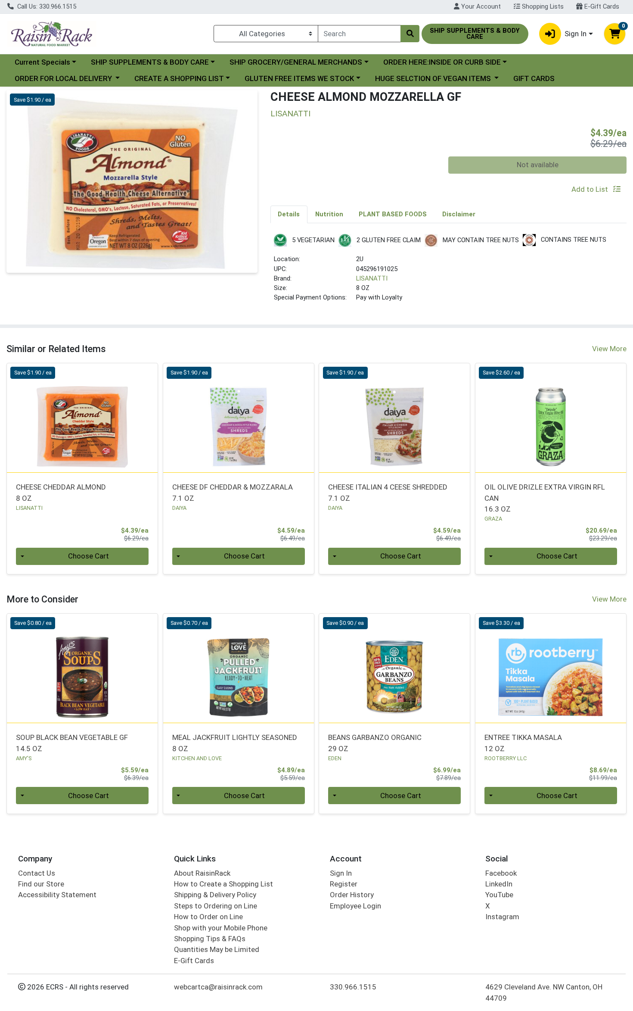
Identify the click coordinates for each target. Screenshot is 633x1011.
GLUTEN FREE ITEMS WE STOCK (299, 78)
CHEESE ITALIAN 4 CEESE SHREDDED (387, 492)
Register (343, 884)
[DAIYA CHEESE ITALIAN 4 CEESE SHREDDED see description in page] (394, 418)
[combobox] (359, 33)
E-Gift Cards (601, 6)
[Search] (409, 33)
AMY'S (23, 758)
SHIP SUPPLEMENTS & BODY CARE (150, 62)
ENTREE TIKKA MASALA (523, 742)
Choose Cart (88, 556)
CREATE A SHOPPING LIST (179, 78)
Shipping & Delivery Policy (215, 894)
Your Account (480, 6)
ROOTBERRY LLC (505, 758)
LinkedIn (498, 884)
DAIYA (179, 508)
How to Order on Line (208, 916)
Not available (538, 164)
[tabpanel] (448, 272)
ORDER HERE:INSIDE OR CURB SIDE (442, 62)
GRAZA (493, 518)
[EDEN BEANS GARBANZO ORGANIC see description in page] (394, 668)
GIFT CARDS (534, 78)
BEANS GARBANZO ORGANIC (375, 742)
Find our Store (41, 884)
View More (609, 348)
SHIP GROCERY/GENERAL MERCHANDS (296, 62)
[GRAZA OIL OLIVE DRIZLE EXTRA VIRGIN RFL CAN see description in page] (551, 418)
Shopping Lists (542, 6)
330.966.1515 (353, 987)
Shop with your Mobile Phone (220, 928)
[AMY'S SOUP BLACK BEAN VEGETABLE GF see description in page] (82, 668)
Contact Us (36, 873)
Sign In (341, 873)
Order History (352, 894)
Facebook (501, 873)
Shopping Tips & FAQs (209, 938)
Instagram (502, 916)
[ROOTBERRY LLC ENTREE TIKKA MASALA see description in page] (551, 668)
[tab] (289, 214)
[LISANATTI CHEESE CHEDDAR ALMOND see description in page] (82, 418)
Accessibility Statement (57, 894)
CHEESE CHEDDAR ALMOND (61, 492)
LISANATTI (372, 278)
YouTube (499, 894)
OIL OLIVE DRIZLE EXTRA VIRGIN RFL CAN (544, 498)
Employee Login (355, 906)
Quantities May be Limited (216, 949)
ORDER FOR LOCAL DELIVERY (64, 78)
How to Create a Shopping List (223, 884)
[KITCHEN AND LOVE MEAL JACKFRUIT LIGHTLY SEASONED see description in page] (238, 668)
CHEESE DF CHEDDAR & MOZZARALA (232, 492)
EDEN (334, 758)
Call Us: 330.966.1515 (46, 6)
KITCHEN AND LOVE (197, 758)
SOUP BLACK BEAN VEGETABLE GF (72, 742)
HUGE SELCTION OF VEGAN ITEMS (434, 78)
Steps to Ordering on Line (215, 906)
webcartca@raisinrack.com (218, 987)
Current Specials (42, 62)
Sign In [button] (575, 33)
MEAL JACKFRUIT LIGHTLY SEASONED (234, 742)
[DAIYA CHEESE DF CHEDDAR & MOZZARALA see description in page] (238, 418)
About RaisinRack (202, 873)
